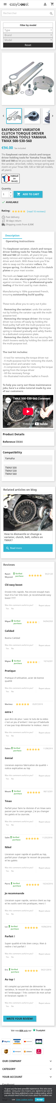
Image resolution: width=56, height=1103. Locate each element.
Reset (28, 45)
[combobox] (28, 30)
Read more (14, 548)
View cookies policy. (24, 1100)
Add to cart (28, 194)
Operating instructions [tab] (20, 241)
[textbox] (28, 30)
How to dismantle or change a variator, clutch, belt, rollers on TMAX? (23, 537)
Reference (9, 441)
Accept (40, 1100)
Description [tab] (12, 235)
